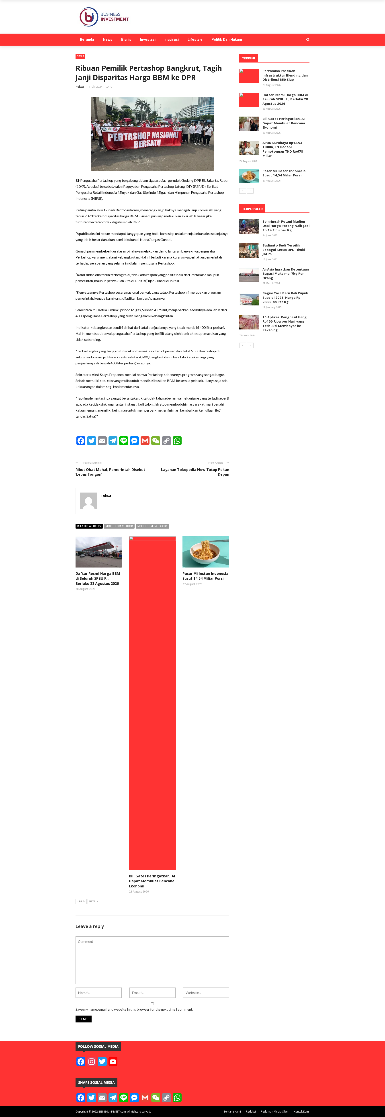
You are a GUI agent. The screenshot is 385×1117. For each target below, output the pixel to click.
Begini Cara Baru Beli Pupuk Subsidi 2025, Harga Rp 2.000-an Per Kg (285, 297)
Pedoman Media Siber (275, 1111)
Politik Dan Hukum (226, 39)
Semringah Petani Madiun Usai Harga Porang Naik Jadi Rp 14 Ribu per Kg (285, 225)
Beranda (87, 39)
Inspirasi (171, 39)
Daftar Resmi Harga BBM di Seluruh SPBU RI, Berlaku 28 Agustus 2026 (98, 578)
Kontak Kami (301, 1111)
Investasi (148, 39)
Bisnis (126, 39)
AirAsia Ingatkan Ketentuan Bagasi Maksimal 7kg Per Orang (285, 273)
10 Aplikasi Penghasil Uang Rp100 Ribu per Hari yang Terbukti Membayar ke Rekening (284, 323)
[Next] (250, 191)
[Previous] (242, 191)
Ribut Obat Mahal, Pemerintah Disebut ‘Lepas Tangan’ (110, 472)
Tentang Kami (232, 1111)
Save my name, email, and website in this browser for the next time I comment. (134, 1009)
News (107, 39)
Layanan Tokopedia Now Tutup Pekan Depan (195, 472)
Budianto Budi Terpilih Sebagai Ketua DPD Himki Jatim (283, 249)
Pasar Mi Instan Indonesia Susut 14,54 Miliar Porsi (205, 576)
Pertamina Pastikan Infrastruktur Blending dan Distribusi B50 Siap (285, 75)
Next (92, 901)
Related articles (89, 526)
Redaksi (251, 1111)
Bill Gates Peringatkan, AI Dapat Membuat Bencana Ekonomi (152, 881)
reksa (80, 87)
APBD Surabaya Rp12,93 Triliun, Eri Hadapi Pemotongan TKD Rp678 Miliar (282, 149)
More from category (152, 526)
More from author (119, 526)
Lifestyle (195, 39)
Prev (82, 901)
